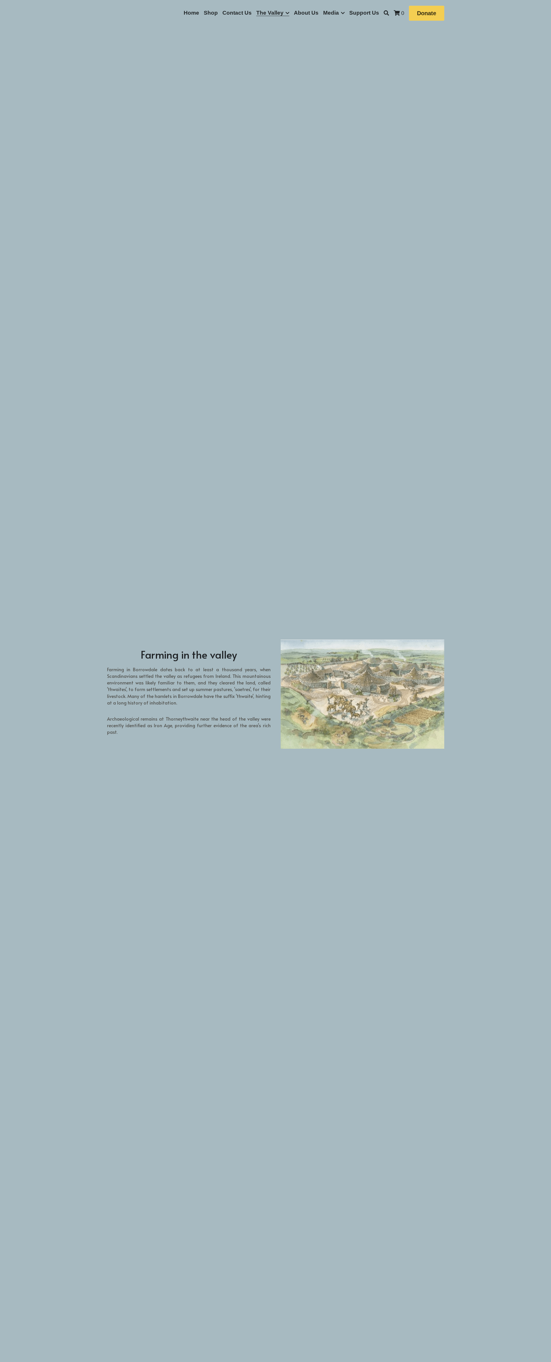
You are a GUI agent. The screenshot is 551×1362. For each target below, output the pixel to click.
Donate (426, 13)
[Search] (386, 13)
